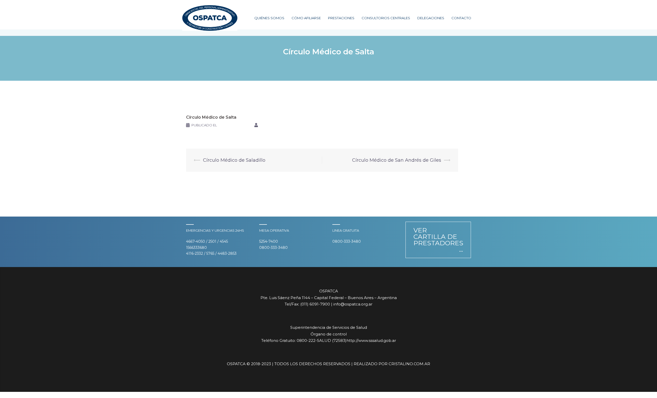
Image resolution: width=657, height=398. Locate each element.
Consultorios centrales (386, 18)
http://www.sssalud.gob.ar (371, 340)
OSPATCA (268, 125)
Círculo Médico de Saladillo (234, 160)
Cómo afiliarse (306, 18)
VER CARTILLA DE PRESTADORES (438, 236)
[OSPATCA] (209, 18)
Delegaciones (430, 18)
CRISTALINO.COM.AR (409, 363)
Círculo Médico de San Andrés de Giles (396, 160)
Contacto (461, 18)
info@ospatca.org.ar (352, 304)
